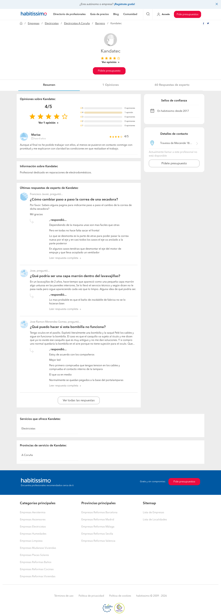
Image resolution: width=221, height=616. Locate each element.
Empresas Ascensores (32, 519)
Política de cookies (120, 596)
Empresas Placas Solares (34, 555)
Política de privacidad (91, 596)
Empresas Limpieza (31, 541)
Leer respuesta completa (63, 258)
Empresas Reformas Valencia (98, 541)
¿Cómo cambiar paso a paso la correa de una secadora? (74, 199)
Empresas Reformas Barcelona (99, 512)
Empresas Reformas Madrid (97, 519)
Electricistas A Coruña (77, 23)
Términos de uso (63, 596)
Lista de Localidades (155, 519)
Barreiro (100, 23)
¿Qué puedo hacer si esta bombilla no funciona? (68, 327)
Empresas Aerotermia (32, 512)
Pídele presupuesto (109, 71)
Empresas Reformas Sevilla (97, 534)
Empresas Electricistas (33, 527)
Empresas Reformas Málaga (97, 527)
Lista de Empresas (153, 512)
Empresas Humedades (33, 534)
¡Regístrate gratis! (124, 4)
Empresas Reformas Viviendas (37, 576)
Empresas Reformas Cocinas (37, 569)
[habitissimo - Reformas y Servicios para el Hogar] (33, 14)
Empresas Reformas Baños (35, 562)
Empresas (33, 23)
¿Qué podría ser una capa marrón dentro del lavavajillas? (75, 276)
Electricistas (52, 23)
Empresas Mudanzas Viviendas (38, 548)
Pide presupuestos (187, 14)
